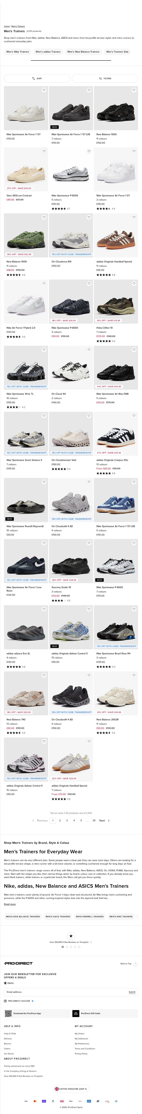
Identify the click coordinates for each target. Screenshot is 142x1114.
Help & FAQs (10, 1033)
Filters (107, 78)
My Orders (80, 1033)
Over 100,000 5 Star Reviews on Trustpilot (23, 1076)
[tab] (9, 983)
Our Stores (9, 1053)
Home (7, 26)
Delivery (8, 1038)
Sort (39, 78)
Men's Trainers (18, 26)
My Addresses (81, 1038)
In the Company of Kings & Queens (20, 1071)
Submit (132, 992)
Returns (7, 1043)
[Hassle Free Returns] (71, 938)
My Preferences (82, 1043)
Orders (7, 1048)
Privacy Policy (81, 1053)
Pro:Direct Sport (75, 1107)
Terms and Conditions (85, 1048)
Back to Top (126, 963)
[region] (71, 51)
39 (94, 820)
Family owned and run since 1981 (19, 1066)
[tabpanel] (71, 992)
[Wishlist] (44, 90)
